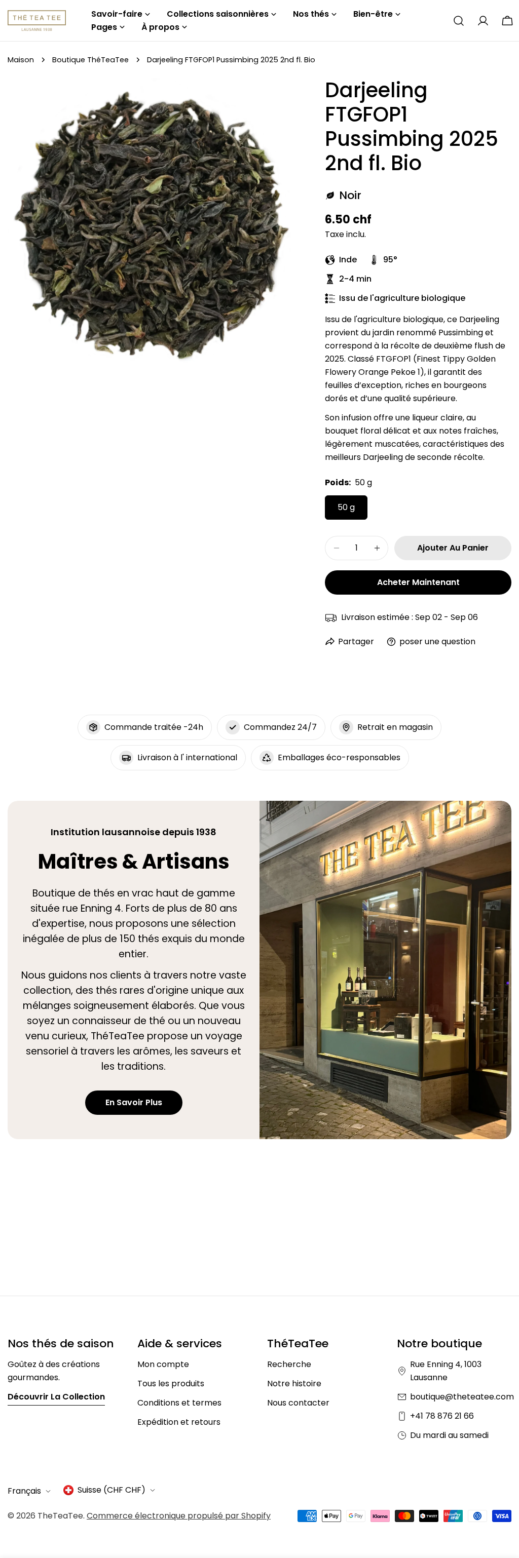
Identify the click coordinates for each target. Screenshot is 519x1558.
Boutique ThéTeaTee (90, 60)
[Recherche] (459, 21)
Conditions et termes (179, 1403)
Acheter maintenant (418, 582)
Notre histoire (294, 1383)
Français (24, 1491)
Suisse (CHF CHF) (111, 1490)
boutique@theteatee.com (462, 1397)
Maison (21, 60)
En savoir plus (133, 1102)
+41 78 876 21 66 (442, 1416)
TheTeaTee (60, 1516)
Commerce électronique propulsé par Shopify (179, 1516)
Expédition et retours (178, 1422)
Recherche (289, 1364)
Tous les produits (170, 1383)
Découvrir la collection (56, 1397)
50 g (346, 507)
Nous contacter (298, 1403)
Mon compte (163, 1364)
